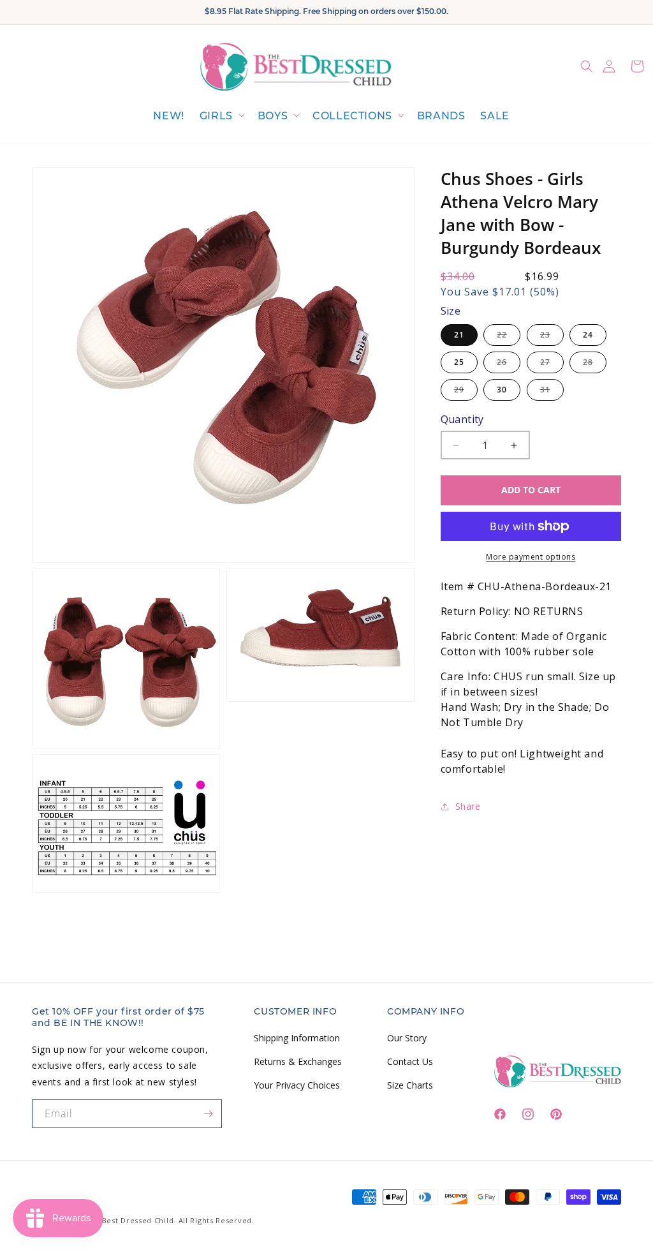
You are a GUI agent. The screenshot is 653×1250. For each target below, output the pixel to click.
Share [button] (468, 806)
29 (466, 392)
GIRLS (216, 116)
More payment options (530, 556)
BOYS (273, 116)
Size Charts (410, 1085)
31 (552, 392)
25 (459, 362)
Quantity (462, 419)
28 (594, 364)
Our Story (407, 1038)
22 (508, 337)
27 (552, 364)
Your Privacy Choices (297, 1085)
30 (502, 389)
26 (508, 364)
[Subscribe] (208, 1113)
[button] (221, 116)
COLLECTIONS (352, 116)
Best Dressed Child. (139, 1220)
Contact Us (410, 1061)
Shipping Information (297, 1038)
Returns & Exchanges (298, 1061)
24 (588, 334)
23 (552, 337)
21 (459, 334)
